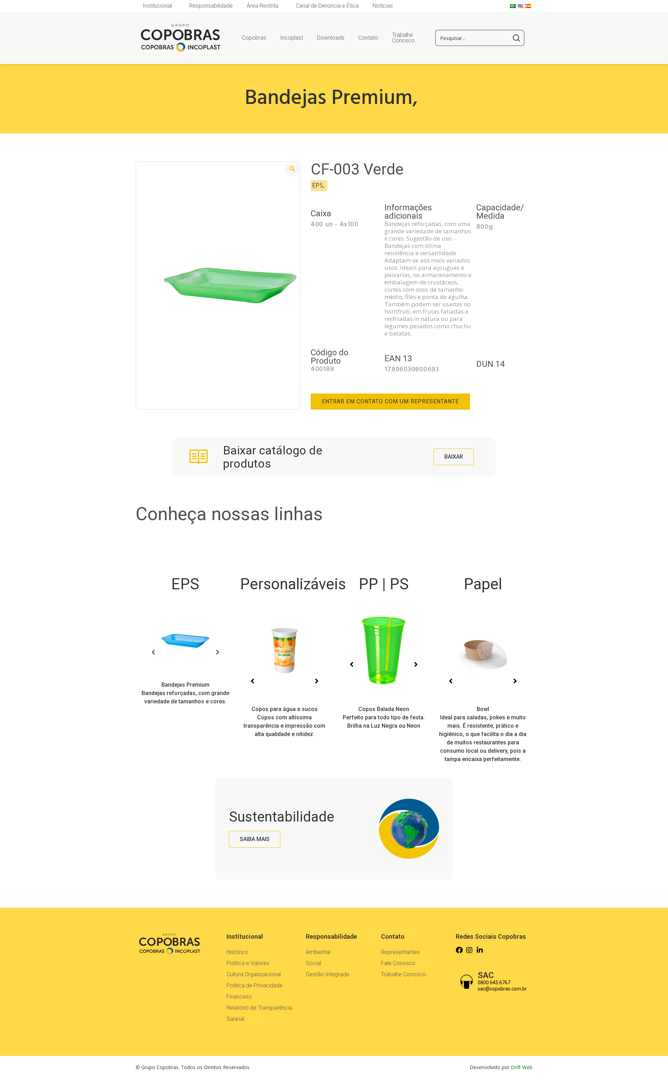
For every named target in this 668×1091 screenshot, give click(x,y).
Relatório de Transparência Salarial (259, 1013)
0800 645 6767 (494, 982)
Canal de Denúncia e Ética (327, 5)
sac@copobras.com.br (502, 989)
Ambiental (318, 952)
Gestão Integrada (327, 974)
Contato (368, 37)
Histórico (237, 952)
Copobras (254, 37)
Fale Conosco (398, 963)
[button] (153, 652)
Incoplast (291, 37)
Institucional (157, 5)
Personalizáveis (293, 584)
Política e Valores (247, 963)
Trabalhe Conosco (403, 38)
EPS (185, 584)
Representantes (400, 952)
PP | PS (384, 584)
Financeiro (239, 996)
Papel (483, 584)
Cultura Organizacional (253, 974)
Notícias (383, 5)
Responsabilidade (211, 5)
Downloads (330, 37)
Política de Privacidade (254, 985)
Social (313, 963)
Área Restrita (262, 5)
